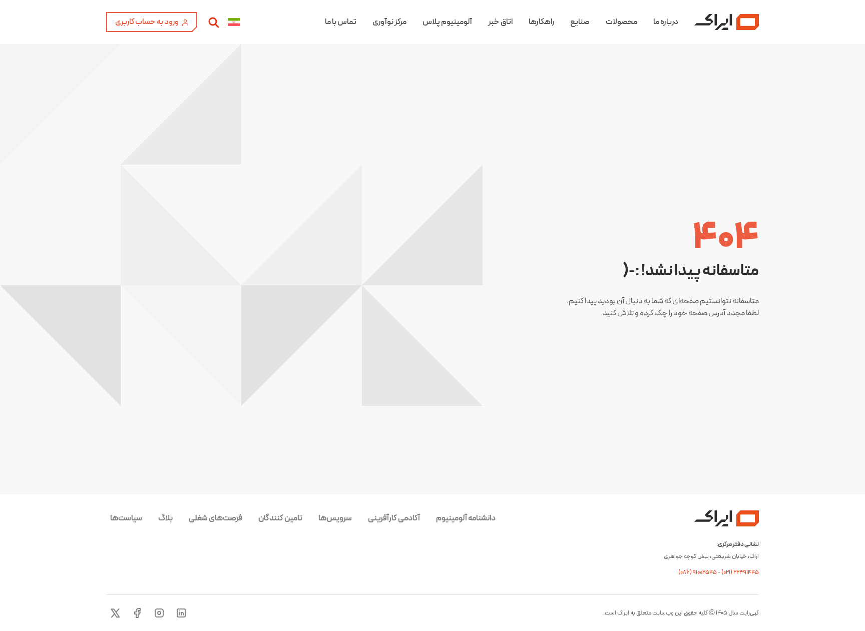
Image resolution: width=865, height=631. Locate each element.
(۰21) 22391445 (740, 572)
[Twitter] (115, 613)
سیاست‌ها (126, 518)
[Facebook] (137, 613)
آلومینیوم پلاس (447, 22)
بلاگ (165, 518)
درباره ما (665, 22)
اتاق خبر (500, 22)
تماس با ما (340, 22)
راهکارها (541, 22)
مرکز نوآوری (389, 22)
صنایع (580, 22)
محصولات (621, 22)
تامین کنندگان (280, 518)
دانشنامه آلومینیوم (466, 518)
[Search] (214, 22)
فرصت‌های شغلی (215, 518)
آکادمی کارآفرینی (394, 518)
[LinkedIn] (181, 613)
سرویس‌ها (335, 518)
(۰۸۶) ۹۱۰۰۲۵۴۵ (698, 572)
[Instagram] (159, 613)
